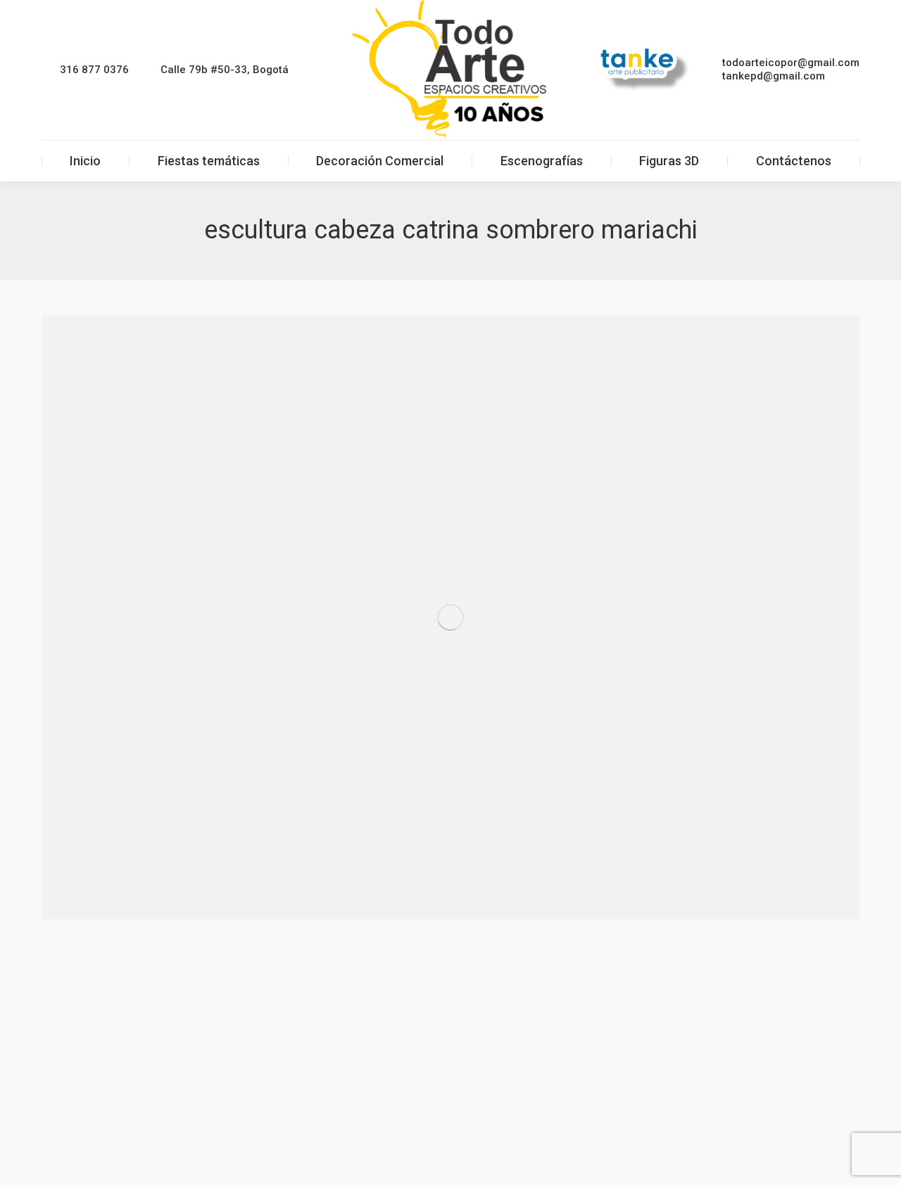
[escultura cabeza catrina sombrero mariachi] (450, 617)
